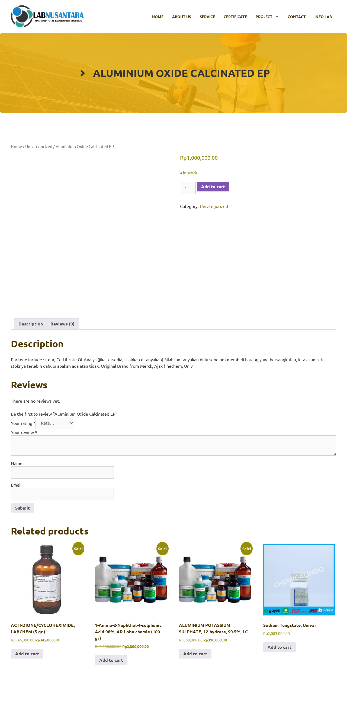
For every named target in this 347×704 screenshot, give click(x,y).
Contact (297, 16)
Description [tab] (30, 324)
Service (207, 16)
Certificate (235, 16)
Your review (24, 432)
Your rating (23, 422)
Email (16, 484)
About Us (181, 16)
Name (17, 463)
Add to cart (213, 186)
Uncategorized (38, 146)
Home (157, 16)
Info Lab (323, 16)
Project (264, 16)
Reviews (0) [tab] (62, 324)
